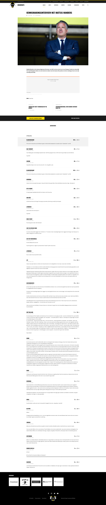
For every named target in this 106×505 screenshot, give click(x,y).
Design (66, 498)
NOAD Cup (81, 1)
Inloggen (86, 1)
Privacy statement (37, 498)
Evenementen (76, 5)
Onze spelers (67, 1)
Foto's (83, 5)
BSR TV (50, 5)
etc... (39, 302)
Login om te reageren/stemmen (35, 118)
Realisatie (62, 498)
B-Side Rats (27, 94)
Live (50, 1)
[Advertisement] (53, 130)
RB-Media (73, 498)
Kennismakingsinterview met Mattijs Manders (36, 94)
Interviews (56, 5)
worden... (40, 254)
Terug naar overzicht (75, 118)
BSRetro (62, 5)
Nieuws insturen (55, 1)
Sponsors (72, 1)
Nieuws (44, 5)
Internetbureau (69, 498)
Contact (76, 1)
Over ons (61, 1)
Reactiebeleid (44, 498)
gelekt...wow (50, 164)
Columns (69, 5)
